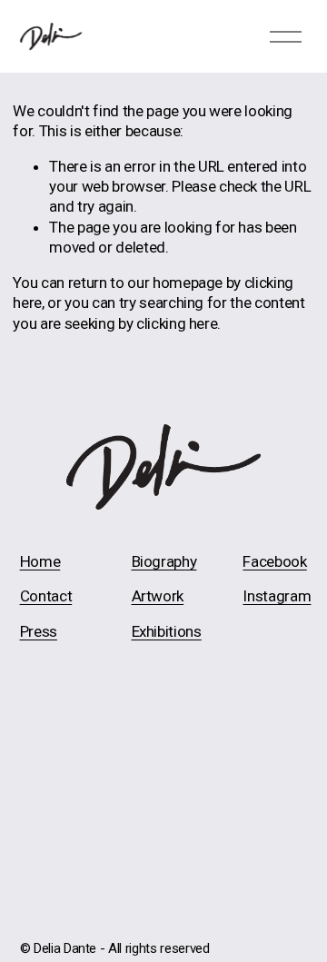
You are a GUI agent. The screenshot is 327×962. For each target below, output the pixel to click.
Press (38, 631)
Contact (46, 596)
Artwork (158, 596)
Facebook (274, 561)
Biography (164, 561)
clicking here (177, 323)
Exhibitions (167, 631)
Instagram (277, 596)
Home (40, 561)
